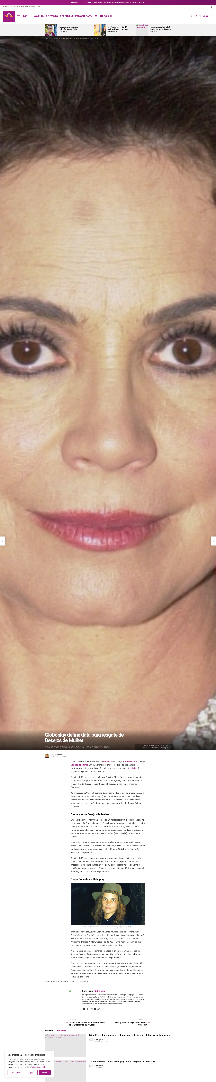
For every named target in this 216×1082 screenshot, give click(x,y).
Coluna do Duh (103, 16)
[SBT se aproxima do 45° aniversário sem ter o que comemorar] (100, 30)
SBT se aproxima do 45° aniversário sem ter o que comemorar (118, 29)
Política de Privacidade (32, 7)
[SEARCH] (191, 16)
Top (27, 16)
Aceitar (44, 1073)
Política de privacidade (39, 1067)
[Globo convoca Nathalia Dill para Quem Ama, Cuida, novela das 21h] (142, 30)
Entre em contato (18, 7)
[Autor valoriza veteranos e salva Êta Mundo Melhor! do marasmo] (51, 30)
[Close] (51, 1053)
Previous (46, 30)
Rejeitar (31, 1073)
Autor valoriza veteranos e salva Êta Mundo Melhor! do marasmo (70, 29)
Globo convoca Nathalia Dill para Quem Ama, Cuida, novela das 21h (162, 29)
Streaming (66, 16)
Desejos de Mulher (79, 765)
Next (170, 30)
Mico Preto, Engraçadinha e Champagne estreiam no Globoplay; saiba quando (129, 1035)
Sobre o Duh (7, 7)
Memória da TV (83, 16)
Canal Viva (132, 768)
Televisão (52, 16)
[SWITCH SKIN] (212, 7)
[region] (29, 1064)
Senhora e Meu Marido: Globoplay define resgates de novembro (122, 1061)
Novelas (39, 16)
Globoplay (108, 761)
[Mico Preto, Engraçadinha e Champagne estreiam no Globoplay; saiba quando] (65, 1045)
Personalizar (16, 1073)
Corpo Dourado (130, 761)
